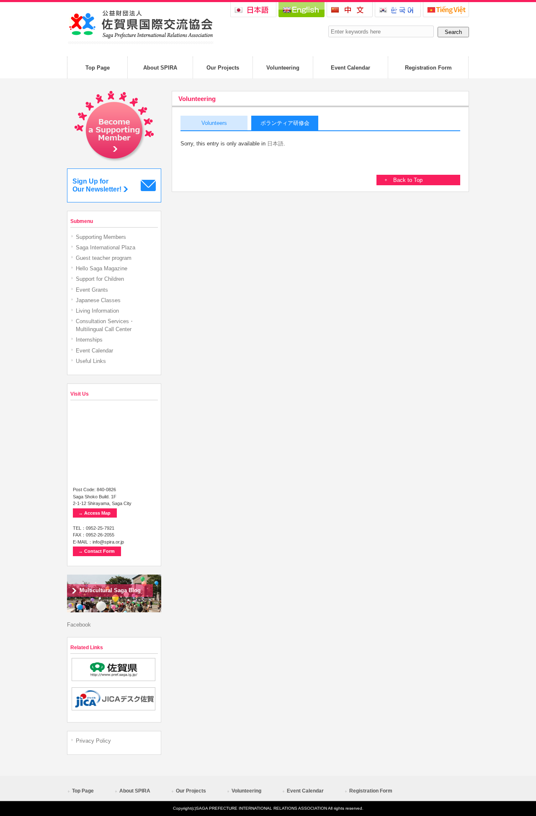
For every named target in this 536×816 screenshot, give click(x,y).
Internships (89, 340)
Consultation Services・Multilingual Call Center (105, 325)
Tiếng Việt (446, 9)
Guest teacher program (103, 258)
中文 (350, 9)
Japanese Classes (98, 300)
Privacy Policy (93, 741)
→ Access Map (94, 513)
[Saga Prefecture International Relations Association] (140, 42)
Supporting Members (101, 237)
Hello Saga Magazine (101, 268)
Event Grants (92, 290)
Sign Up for (96, 185)
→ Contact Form (96, 551)
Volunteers (214, 123)
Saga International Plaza (105, 247)
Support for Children (100, 279)
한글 (398, 9)
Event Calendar (94, 350)
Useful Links (91, 361)
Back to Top (408, 180)
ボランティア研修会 (284, 123)
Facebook (79, 625)
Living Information (97, 311)
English (301, 9)
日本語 (253, 9)
